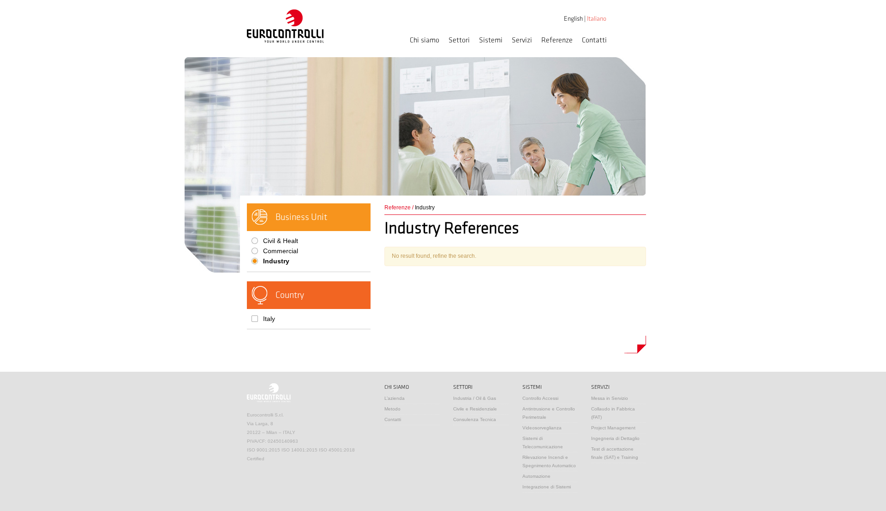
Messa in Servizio (609, 398)
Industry (276, 261)
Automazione (536, 476)
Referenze (557, 40)
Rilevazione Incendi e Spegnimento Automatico (549, 461)
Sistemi (491, 40)
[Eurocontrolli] (285, 26)
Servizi (522, 40)
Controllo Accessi (540, 398)
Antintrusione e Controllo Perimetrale (548, 413)
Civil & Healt (280, 240)
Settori (459, 40)
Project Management (613, 427)
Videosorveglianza (542, 427)
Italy (269, 318)
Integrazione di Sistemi (546, 486)
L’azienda (394, 398)
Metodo (392, 408)
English (573, 19)
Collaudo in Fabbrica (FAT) (613, 413)
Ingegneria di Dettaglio (615, 438)
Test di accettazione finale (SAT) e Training (614, 453)
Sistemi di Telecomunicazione (542, 442)
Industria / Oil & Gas (474, 398)
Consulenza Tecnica (474, 419)
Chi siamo (424, 40)
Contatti (594, 40)
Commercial (280, 251)
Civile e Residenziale (475, 408)
